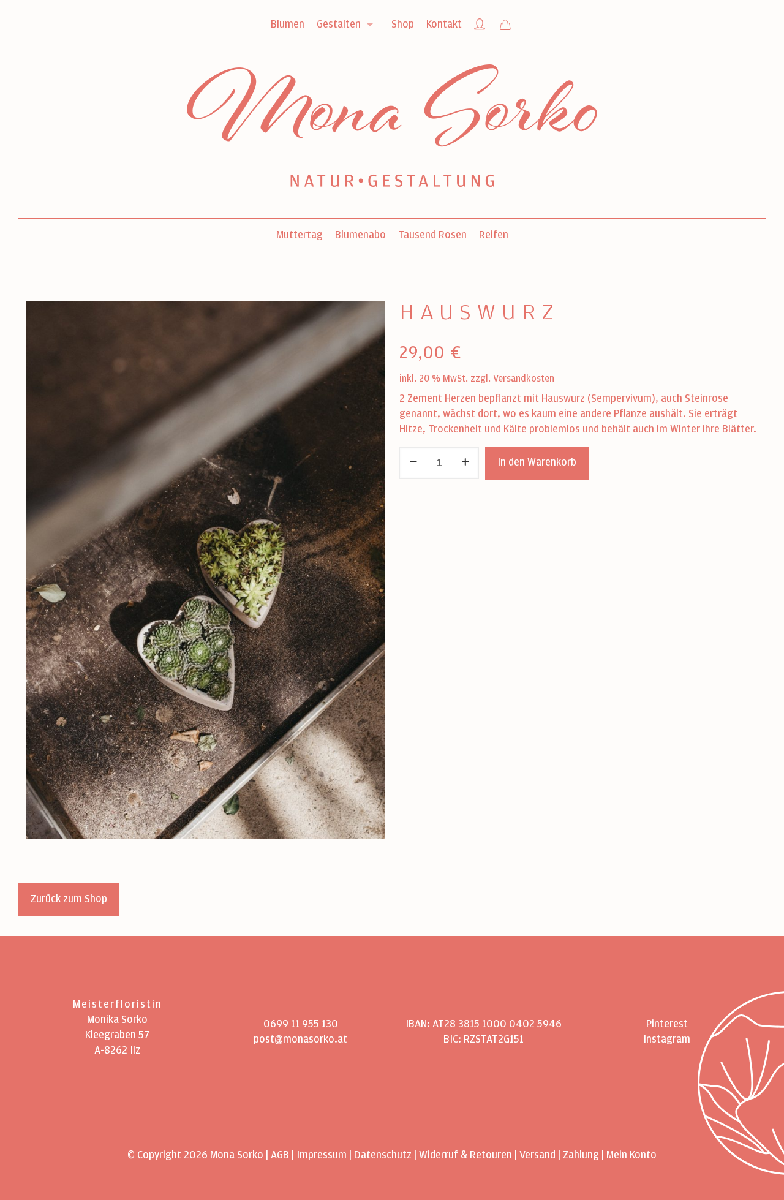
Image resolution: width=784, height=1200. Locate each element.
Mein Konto (631, 1155)
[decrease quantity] (413, 463)
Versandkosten (523, 378)
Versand (537, 1155)
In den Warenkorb (536, 462)
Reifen (493, 235)
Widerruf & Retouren (465, 1155)
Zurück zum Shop (69, 899)
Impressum (321, 1155)
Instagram (666, 1039)
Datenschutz (383, 1155)
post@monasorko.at (300, 1039)
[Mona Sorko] (392, 134)
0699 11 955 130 (300, 1024)
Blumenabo (360, 235)
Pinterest (667, 1024)
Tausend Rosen (432, 235)
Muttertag (299, 235)
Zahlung (581, 1155)
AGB (280, 1155)
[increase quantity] (465, 463)
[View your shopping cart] (505, 25)
